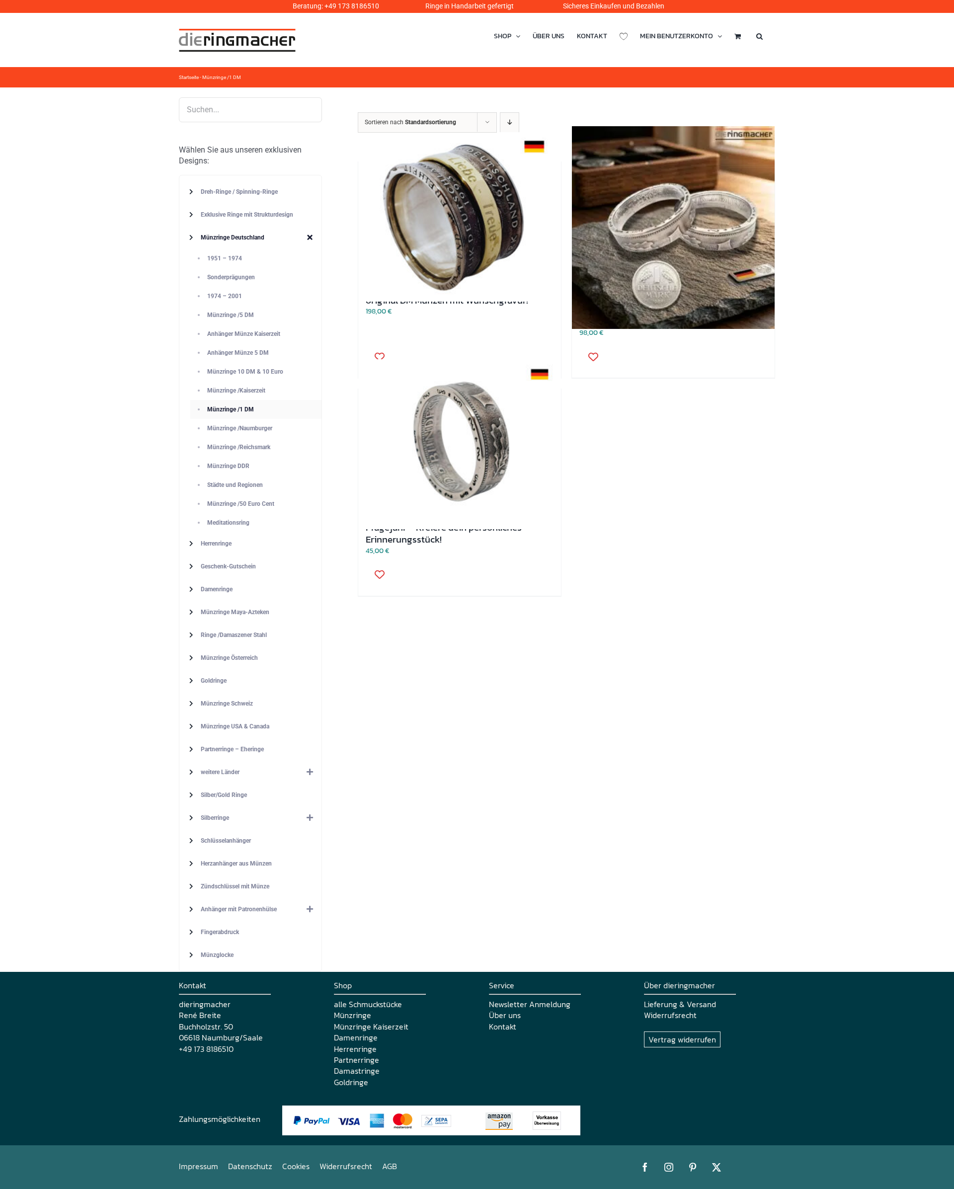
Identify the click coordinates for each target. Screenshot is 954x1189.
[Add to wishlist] (376, 356)
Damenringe (356, 1037)
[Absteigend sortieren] (509, 122)
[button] (759, 35)
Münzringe (352, 1015)
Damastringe (357, 1071)
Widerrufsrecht (670, 1015)
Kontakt (502, 1026)
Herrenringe (355, 1049)
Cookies (296, 1166)
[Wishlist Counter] (624, 35)
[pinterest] (692, 1167)
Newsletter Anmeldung (529, 1004)
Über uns (505, 1015)
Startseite (189, 77)
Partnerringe (356, 1060)
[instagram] (668, 1167)
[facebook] (644, 1167)
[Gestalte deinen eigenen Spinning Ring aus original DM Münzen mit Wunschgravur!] (459, 217)
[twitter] (716, 1167)
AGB (389, 1166)
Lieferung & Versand (680, 1004)
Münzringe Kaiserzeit (371, 1026)
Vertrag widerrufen (682, 1039)
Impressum (198, 1166)
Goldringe (351, 1082)
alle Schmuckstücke (368, 1004)
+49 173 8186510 (351, 6)
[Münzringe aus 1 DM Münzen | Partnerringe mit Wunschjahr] (673, 228)
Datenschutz (250, 1166)
